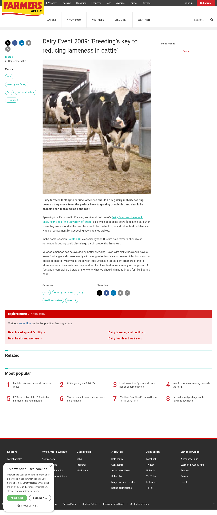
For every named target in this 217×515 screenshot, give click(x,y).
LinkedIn (150, 470)
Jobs (108, 3)
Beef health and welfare (23, 338)
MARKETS (98, 19)
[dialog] (28, 487)
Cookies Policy (89, 504)
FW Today (51, 3)
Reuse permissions (121, 488)
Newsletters (48, 459)
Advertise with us (120, 470)
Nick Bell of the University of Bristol (71, 221)
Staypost (146, 3)
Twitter (150, 464)
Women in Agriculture (192, 464)
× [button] (50, 466)
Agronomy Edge (189, 459)
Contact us (117, 464)
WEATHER (144, 19)
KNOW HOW (74, 19)
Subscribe (206, 3)
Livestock (11, 100)
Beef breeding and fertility (25, 332)
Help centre (117, 459)
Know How (25, 323)
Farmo (133, 3)
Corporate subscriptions (54, 476)
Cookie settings (141, 504)
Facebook (151, 459)
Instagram (151, 482)
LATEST (51, 19)
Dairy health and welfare (124, 338)
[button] (29, 505)
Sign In (189, 3)
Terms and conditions (113, 504)
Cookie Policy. (32, 491)
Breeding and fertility (16, 84)
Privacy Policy (69, 504)
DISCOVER (120, 19)
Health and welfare (25, 92)
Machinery (82, 470)
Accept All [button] (17, 498)
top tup (9, 57)
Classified (81, 3)
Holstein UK (74, 239)
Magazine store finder (123, 482)
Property (96, 3)
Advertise (51, 9)
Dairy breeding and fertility (125, 332)
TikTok (149, 488)
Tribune (185, 470)
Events (184, 482)
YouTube (151, 476)
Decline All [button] (40, 498)
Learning (66, 3)
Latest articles (14, 459)
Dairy (9, 92)
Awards (120, 3)
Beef (9, 76)
